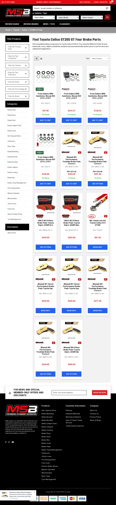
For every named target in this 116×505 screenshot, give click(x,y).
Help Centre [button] (85, 2)
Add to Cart (45, 120)
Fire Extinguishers (14, 188)
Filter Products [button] (14, 39)
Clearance (64, 24)
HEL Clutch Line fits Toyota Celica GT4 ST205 (97, 223)
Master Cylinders (14, 193)
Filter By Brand (13, 96)
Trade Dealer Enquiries (75, 426)
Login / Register (100, 2)
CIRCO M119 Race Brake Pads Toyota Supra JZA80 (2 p (45, 223)
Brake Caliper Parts (14, 125)
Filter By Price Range (16, 89)
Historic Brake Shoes (15, 214)
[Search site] (107, 8)
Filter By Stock (13, 82)
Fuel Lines (11, 209)
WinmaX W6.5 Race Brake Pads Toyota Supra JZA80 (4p (71, 349)
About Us (93, 410)
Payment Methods (73, 414)
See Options (97, 184)
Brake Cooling (12, 172)
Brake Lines (12, 131)
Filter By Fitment (14, 65)
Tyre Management (14, 219)
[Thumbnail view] (36, 58)
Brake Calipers (13, 167)
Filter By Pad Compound (13, 57)
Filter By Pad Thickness (13, 73)
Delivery (69, 410)
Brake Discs (12, 115)
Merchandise (12, 198)
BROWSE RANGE (12, 24)
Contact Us (94, 414)
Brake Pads (12, 110)
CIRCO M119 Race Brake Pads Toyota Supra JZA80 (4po (71, 223)
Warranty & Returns (73, 417)
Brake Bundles (13, 162)
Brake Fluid (11, 120)
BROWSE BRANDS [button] (31, 24)
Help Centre (12, 233)
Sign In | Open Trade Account (74, 421)
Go (107, 17)
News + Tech (49, 24)
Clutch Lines (12, 204)
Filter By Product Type (14, 48)
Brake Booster (13, 157)
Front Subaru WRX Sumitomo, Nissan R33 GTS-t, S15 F (45, 96)
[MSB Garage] (18, 12)
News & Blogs (95, 420)
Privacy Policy (95, 417)
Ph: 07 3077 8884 (8, 2)
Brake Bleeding (13, 151)
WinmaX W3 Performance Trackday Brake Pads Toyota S (71, 160)
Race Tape (11, 146)
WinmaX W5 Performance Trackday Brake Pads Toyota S (97, 160)
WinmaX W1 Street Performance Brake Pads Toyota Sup (45, 286)
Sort (87, 58)
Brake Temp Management (17, 183)
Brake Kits (11, 178)
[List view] (41, 58)
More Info (97, 247)
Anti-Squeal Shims (14, 136)
